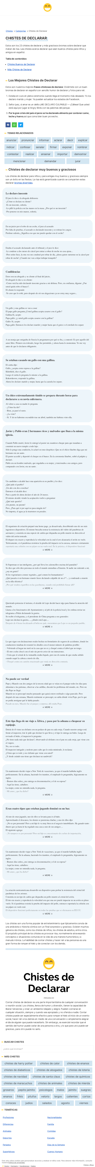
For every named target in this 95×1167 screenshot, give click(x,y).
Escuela (51, 1138)
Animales (7, 1131)
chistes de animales (50, 1083)
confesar (25, 147)
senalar (40, 147)
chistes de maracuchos (18, 1083)
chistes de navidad (15, 1076)
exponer (67, 147)
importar (62, 154)
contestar (13, 154)
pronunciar (28, 140)
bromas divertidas (23, 183)
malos (60, 1089)
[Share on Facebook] (8, 124)
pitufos (32, 1096)
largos (58, 1096)
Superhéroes (9, 1151)
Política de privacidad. (16, 1163)
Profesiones (8, 1117)
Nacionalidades (54, 1117)
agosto (65, 1103)
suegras (86, 1089)
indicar (10, 147)
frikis (20, 1096)
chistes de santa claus (46, 1076)
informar (44, 140)
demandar (50, 161)
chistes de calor (50, 1063)
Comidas (51, 1131)
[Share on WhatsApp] (14, 124)
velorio (45, 1096)
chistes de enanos (78, 1063)
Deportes (7, 1138)
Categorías (21, 31)
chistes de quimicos (78, 1076)
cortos (86, 1096)
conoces (11, 1103)
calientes (72, 1096)
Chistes (9, 31)
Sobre (33, 1166)
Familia (50, 1124)
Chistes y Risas (89, 1165)
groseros (8, 1089)
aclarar (58, 140)
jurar (78, 161)
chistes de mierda (79, 1083)
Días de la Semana (56, 1145)
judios (29, 1103)
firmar (53, 147)
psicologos (45, 1089)
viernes (83, 1103)
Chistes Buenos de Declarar (21, 64)
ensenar (45, 154)
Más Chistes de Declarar (19, 69)
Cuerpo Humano (55, 1151)
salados (47, 1103)
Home (6, 1166)
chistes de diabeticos (17, 1070)
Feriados (7, 1145)
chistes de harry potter (19, 1063)
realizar (29, 154)
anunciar (11, 140)
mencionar (19, 161)
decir (70, 140)
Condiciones (24, 1166)
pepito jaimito (26, 1089)
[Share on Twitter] (20, 124)
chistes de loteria (79, 1070)
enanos (7, 1096)
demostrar (80, 154)
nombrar (82, 147)
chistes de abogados (49, 1070)
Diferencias (8, 1124)
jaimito (72, 1089)
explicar (82, 140)
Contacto (14, 1166)
